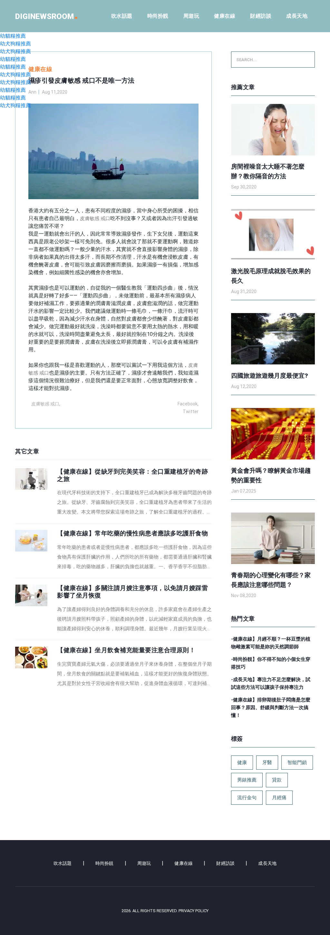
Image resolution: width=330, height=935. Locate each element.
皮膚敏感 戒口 (95, 218)
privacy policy (194, 910)
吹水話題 (121, 16)
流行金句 (247, 798)
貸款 (277, 780)
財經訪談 (260, 16)
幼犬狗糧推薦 (15, 44)
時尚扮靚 (158, 16)
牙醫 (267, 762)
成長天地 (296, 16)
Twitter (191, 411)
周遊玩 (191, 16)
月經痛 (279, 798)
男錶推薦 (247, 780)
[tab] (113, 492)
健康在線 (224, 16)
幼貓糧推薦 (13, 36)
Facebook (188, 403)
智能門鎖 (297, 762)
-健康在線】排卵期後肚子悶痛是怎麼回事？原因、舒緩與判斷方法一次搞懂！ (270, 707)
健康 (242, 762)
